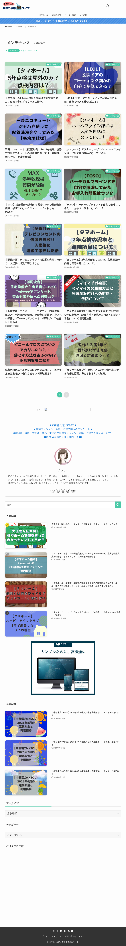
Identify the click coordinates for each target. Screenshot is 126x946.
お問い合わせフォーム (75, 936)
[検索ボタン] (107, 6)
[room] (58, 491)
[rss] (68, 931)
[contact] (73, 491)
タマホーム (14, 50)
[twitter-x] (53, 491)
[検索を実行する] (118, 504)
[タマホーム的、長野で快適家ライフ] (16, 6)
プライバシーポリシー (51, 936)
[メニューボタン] (120, 6)
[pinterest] (63, 491)
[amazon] (68, 491)
